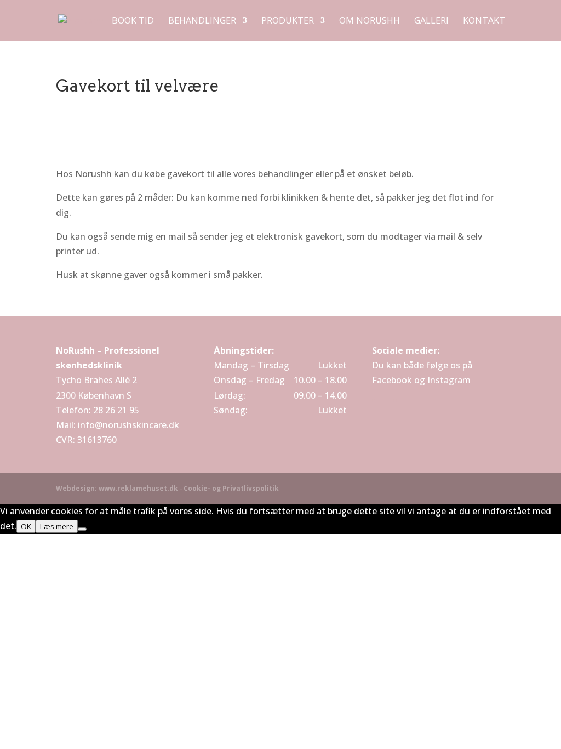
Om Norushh (369, 21)
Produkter (287, 21)
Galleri (431, 21)
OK (26, 526)
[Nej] (82, 529)
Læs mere (56, 526)
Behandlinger (202, 21)
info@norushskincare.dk (128, 425)
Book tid (133, 21)
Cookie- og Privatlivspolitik (231, 488)
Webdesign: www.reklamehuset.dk (117, 488)
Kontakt (484, 21)
